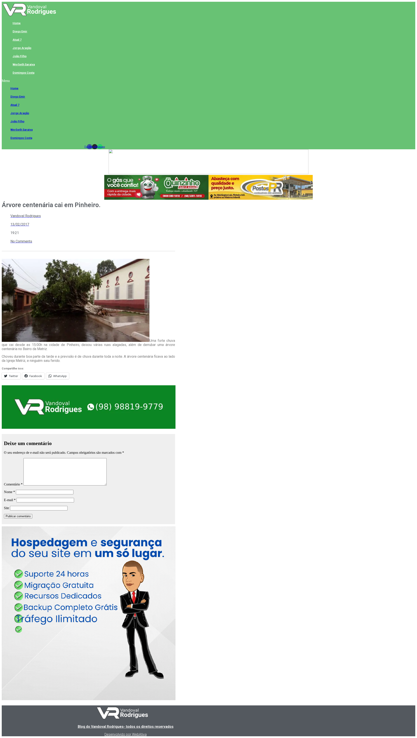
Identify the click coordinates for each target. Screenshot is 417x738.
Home (17, 23)
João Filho (19, 56)
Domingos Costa (23, 72)
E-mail (10, 500)
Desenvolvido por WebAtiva (125, 734)
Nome (9, 492)
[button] (94, 81)
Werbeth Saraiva (24, 64)
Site (6, 508)
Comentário (13, 484)
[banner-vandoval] (88, 428)
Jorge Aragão (22, 48)
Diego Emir (20, 31)
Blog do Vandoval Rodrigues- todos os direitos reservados (126, 727)
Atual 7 (17, 39)
